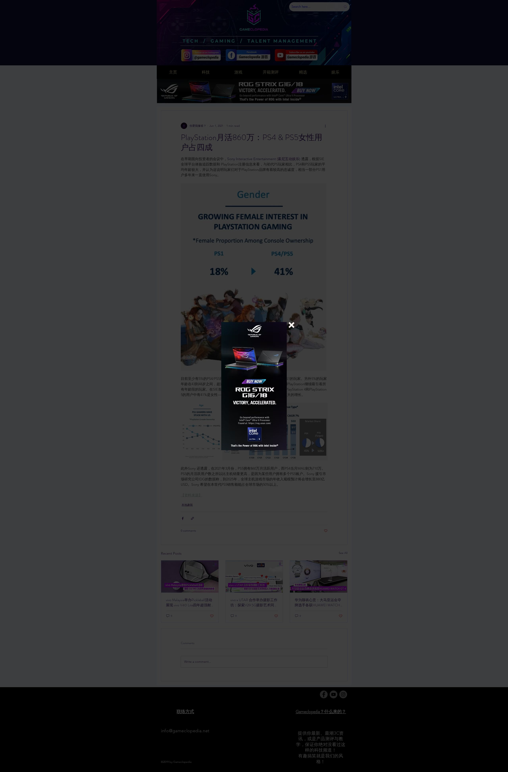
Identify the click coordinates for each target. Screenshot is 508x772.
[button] (291, 325)
